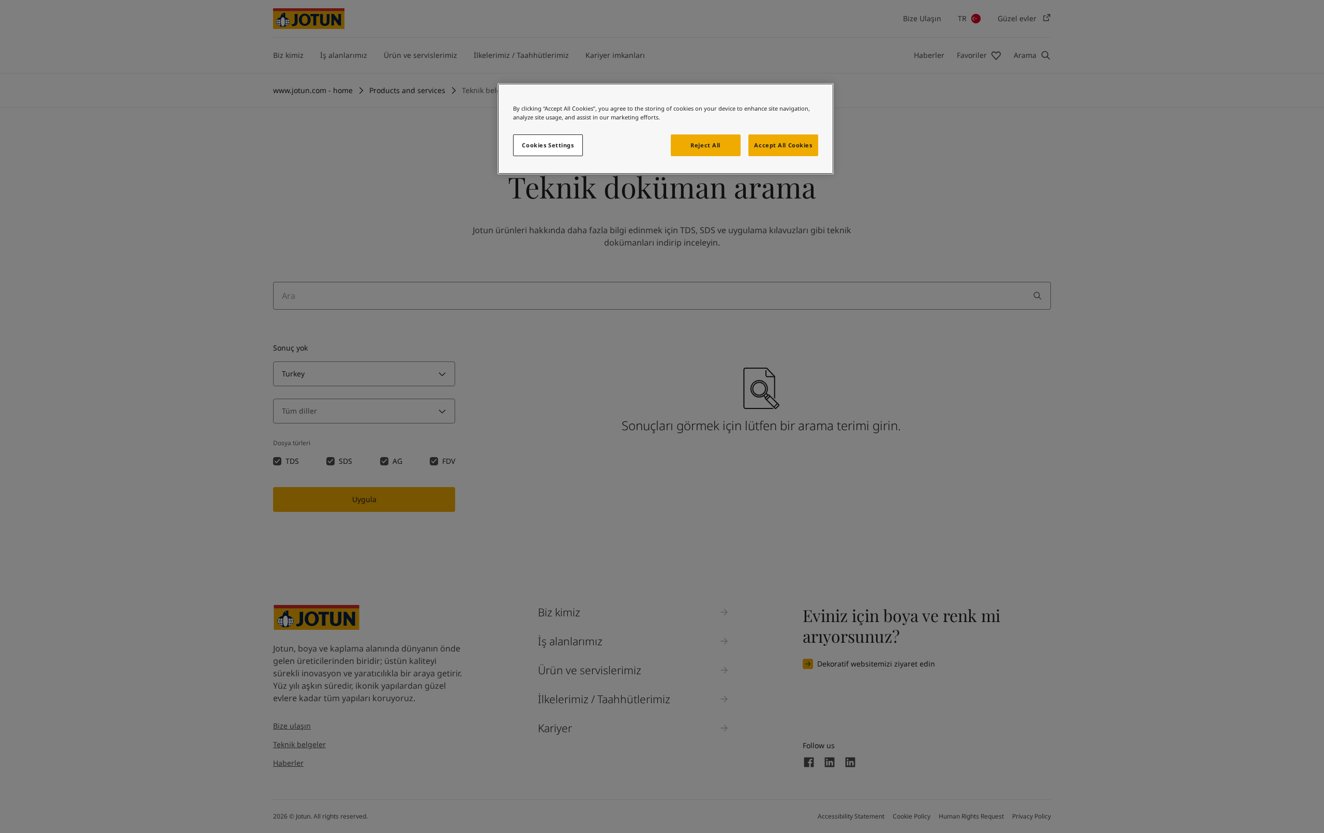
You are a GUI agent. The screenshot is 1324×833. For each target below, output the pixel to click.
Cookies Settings (548, 145)
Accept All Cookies (783, 145)
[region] (666, 128)
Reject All (705, 145)
